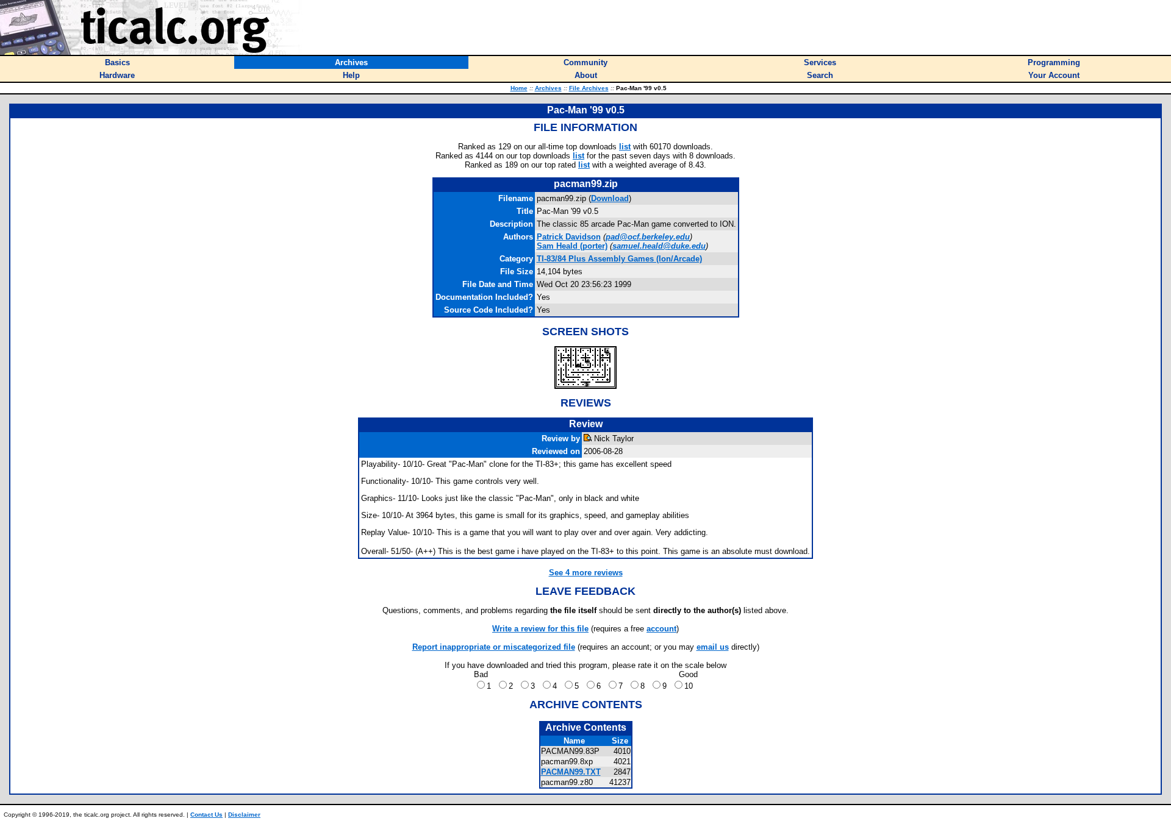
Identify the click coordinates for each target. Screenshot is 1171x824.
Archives (548, 88)
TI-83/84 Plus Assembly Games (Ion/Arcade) (619, 258)
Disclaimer (244, 814)
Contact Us (206, 814)
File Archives (589, 88)
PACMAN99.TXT (571, 771)
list (625, 146)
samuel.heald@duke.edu (659, 245)
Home (519, 88)
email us (713, 647)
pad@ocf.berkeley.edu (648, 236)
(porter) (572, 245)
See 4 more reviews (586, 572)
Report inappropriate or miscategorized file (493, 647)
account (661, 628)
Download (610, 198)
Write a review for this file (540, 628)
